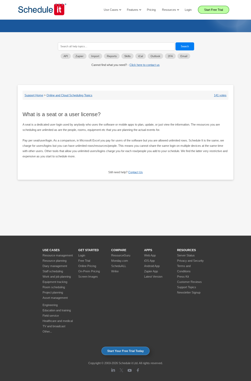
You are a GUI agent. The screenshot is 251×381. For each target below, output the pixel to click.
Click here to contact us (144, 65)
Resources (169, 9)
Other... (47, 331)
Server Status (186, 255)
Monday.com (119, 260)
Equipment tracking (55, 281)
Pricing (151, 9)
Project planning (53, 292)
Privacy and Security (190, 260)
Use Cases (111, 9)
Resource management (58, 255)
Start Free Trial (213, 9)
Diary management (55, 266)
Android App (152, 266)
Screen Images (88, 276)
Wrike (115, 271)
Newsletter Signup (188, 292)
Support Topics (186, 287)
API (66, 56)
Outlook (155, 56)
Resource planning (54, 260)
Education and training (57, 310)
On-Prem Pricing (89, 271)
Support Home (34, 95)
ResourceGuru (120, 255)
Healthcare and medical (58, 321)
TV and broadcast (54, 326)
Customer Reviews (189, 281)
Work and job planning (57, 276)
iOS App (149, 260)
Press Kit (183, 276)
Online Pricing (87, 266)
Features (132, 9)
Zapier (79, 56)
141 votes (220, 95)
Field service (51, 315)
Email (183, 56)
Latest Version (153, 276)
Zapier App (151, 271)
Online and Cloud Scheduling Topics (69, 95)
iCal (140, 56)
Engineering (50, 305)
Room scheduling (54, 287)
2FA (170, 56)
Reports (112, 56)
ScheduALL (118, 266)
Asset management (55, 297)
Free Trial (84, 260)
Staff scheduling (53, 271)
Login (188, 9)
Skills (127, 56)
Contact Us (135, 172)
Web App (150, 255)
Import (95, 56)
